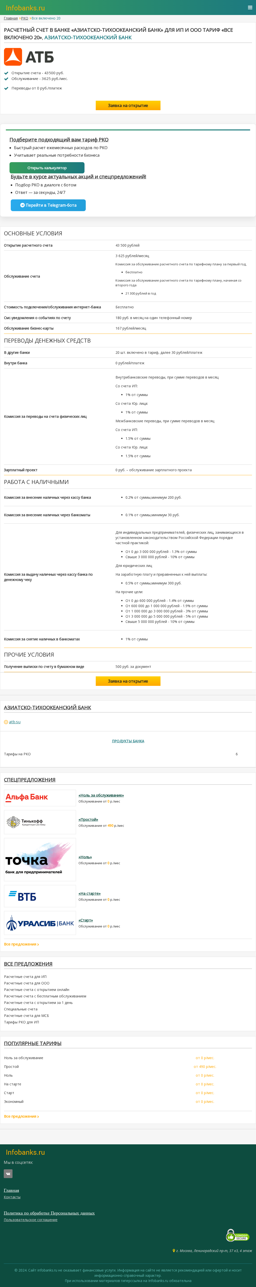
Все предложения (20, 943)
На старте (12, 1084)
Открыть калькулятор (47, 167)
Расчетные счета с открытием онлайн (36, 989)
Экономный (14, 1101)
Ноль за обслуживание (23, 1057)
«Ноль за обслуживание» (101, 795)
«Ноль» (85, 856)
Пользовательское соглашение (31, 1219)
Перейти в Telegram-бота (50, 205)
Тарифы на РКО (17, 754)
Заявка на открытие (128, 105)
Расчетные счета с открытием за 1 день (38, 1002)
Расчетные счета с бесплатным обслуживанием (45, 996)
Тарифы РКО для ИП (21, 1022)
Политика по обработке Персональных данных (49, 1213)
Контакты (12, 1197)
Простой (11, 1066)
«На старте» (89, 893)
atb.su (14, 722)
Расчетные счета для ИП (25, 976)
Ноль (8, 1075)
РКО (24, 18)
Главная (11, 18)
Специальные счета (21, 1009)
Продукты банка (128, 741)
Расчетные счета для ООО (27, 983)
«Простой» (88, 819)
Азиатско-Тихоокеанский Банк (88, 37)
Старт (9, 1092)
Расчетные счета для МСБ (26, 1015)
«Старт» (85, 919)
